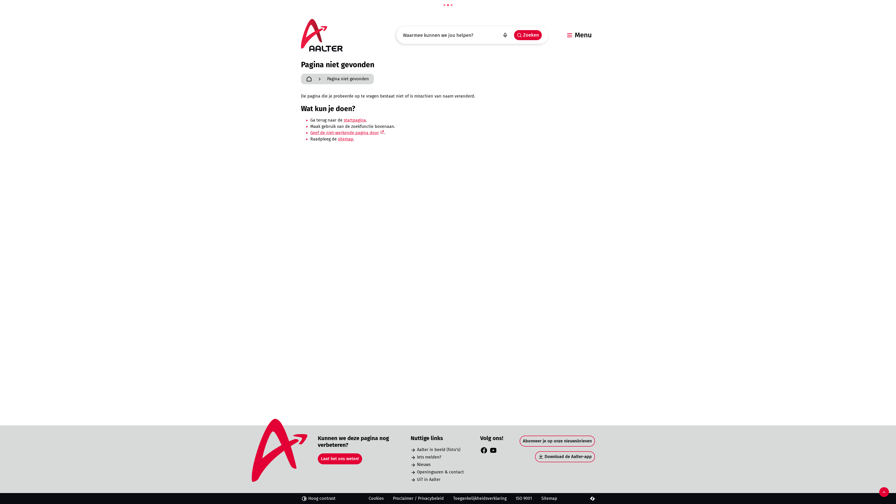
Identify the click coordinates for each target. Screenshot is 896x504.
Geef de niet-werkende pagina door (344, 132)
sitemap (345, 139)
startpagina (355, 120)
